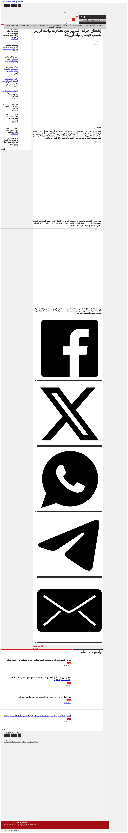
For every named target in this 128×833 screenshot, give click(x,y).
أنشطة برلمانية (78, 25)
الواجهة (40, 646)
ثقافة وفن (10, 25)
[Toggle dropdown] (84, 17)
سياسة (49, 25)
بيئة (17, 25)
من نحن (98, 20)
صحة (23, 25)
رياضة (29, 25)
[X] (69, 446)
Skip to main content (7, 1)
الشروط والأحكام (14, 742)
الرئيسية (100, 25)
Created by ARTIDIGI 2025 (11, 830)
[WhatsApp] (69, 511)
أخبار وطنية (67, 25)
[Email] (69, 642)
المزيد (3, 729)
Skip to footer (18, 1)
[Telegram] (69, 577)
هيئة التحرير (92, 20)
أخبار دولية (57, 25)
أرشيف (85, 20)
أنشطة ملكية (90, 25)
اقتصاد (35, 25)
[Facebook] (69, 380)
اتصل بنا (103, 20)
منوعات (58, 27)
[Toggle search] (65, 13)
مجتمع (42, 25)
